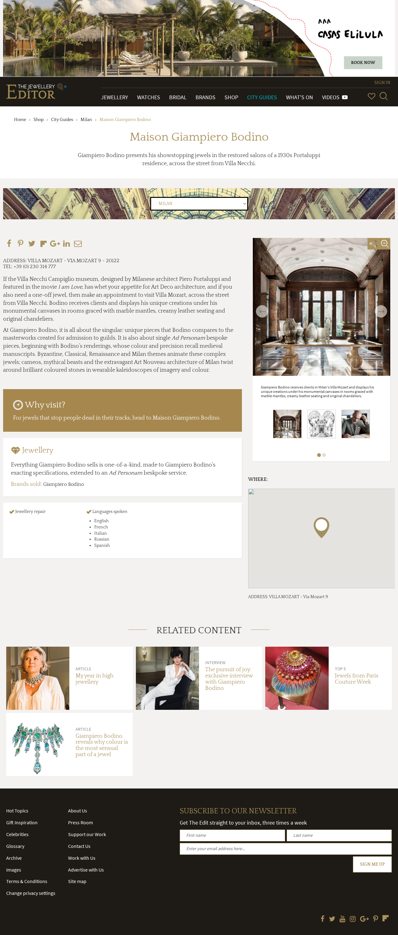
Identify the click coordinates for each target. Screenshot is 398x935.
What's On (299, 97)
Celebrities (17, 834)
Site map (77, 881)
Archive (14, 858)
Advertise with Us (86, 870)
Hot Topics (17, 810)
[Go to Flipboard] (385, 918)
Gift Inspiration (22, 822)
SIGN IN (382, 82)
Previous (262, 307)
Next (381, 307)
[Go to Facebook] (323, 919)
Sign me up (372, 864)
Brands (205, 97)
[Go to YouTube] (342, 919)
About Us (77, 810)
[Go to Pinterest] (375, 919)
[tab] (122, 450)
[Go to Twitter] (332, 919)
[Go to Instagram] (353, 919)
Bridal (178, 97)
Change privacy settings (30, 893)
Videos (332, 97)
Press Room (80, 822)
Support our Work (87, 834)
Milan (86, 119)
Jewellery (114, 97)
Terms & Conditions (26, 881)
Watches (148, 97)
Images (13, 870)
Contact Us (79, 846)
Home (20, 119)
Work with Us (81, 858)
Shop (231, 97)
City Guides (262, 97)
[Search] (383, 96)
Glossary (15, 846)
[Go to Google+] (364, 919)
